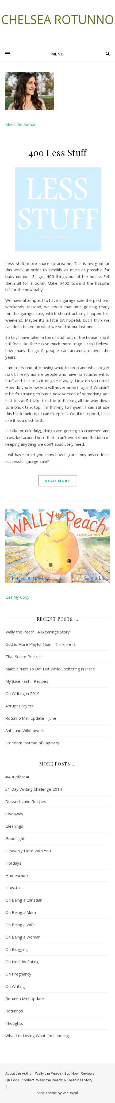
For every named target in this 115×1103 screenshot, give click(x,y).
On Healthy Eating (22, 961)
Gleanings (14, 826)
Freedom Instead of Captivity (32, 742)
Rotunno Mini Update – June (30, 718)
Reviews (87, 1073)
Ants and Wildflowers (24, 730)
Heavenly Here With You (28, 850)
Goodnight (15, 838)
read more (57, 480)
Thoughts (14, 1023)
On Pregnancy (18, 974)
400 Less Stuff (57, 152)
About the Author (19, 1073)
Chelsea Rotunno (57, 19)
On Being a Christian (23, 900)
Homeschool (17, 875)
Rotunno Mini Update (24, 998)
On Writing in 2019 (22, 693)
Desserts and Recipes (25, 801)
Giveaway (14, 813)
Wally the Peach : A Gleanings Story (37, 632)
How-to (12, 887)
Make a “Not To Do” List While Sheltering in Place (50, 668)
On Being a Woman (22, 937)
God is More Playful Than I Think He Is (40, 644)
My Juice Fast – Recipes (26, 681)
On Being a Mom (20, 912)
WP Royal (70, 1092)
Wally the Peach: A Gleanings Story (64, 1080)
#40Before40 (17, 776)
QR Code (12, 1080)
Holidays (13, 863)
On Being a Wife (20, 924)
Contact (28, 1080)
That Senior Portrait (23, 656)
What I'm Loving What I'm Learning (37, 1035)
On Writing (15, 986)
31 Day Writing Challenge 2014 (33, 789)
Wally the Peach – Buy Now (57, 1073)
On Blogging (16, 949)
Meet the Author (20, 124)
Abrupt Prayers (19, 705)
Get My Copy (17, 597)
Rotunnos (14, 1011)
